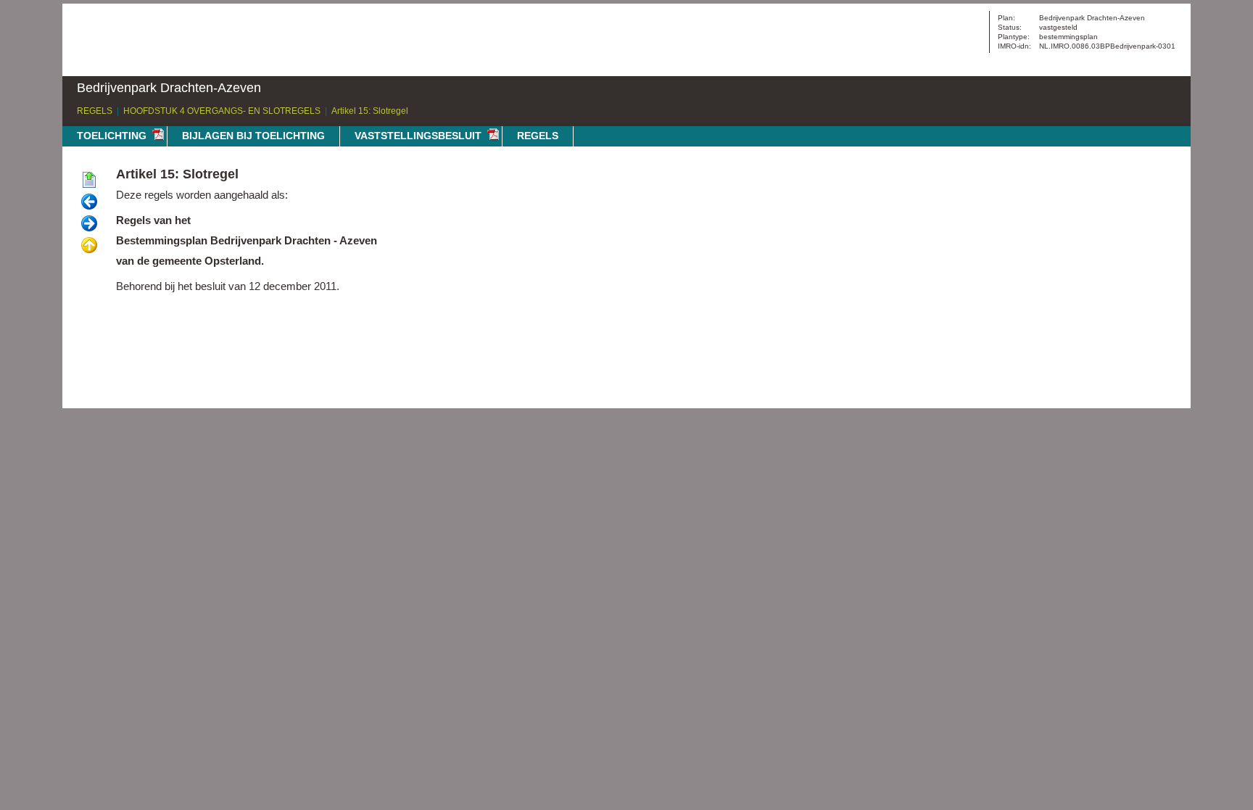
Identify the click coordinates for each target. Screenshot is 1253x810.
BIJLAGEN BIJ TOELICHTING (253, 135)
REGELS (94, 111)
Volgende (89, 224)
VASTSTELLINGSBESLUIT (418, 135)
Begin (89, 180)
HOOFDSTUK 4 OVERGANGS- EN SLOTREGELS (222, 111)
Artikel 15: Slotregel (369, 111)
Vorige (89, 202)
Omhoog (89, 246)
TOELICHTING (111, 135)
